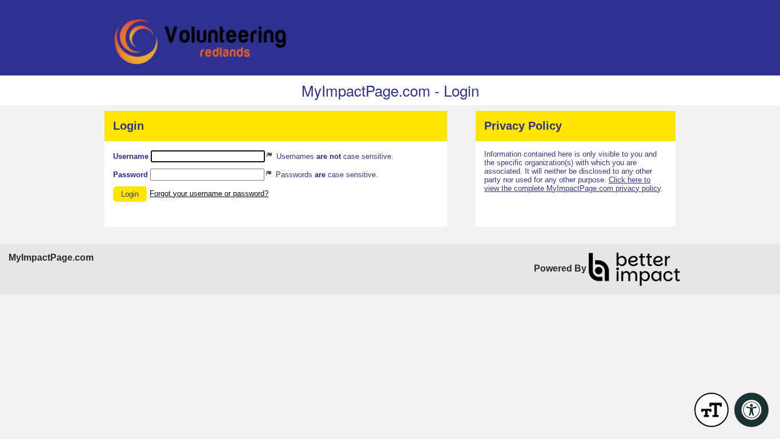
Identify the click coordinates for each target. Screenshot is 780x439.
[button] (130, 194)
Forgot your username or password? (209, 193)
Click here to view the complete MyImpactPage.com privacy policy (572, 184)
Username (130, 156)
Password (130, 174)
